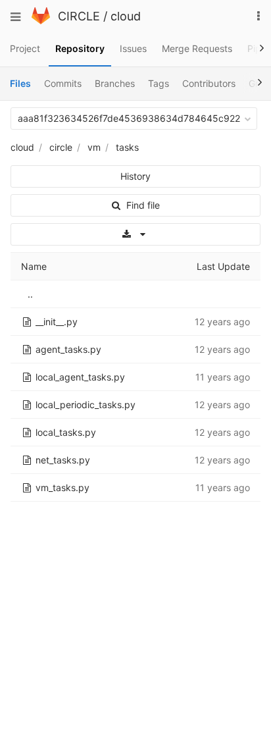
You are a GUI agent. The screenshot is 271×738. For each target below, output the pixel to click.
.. (30, 294)
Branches (115, 83)
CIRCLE (79, 16)
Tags (158, 83)
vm (94, 147)
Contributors (208, 83)
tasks (127, 147)
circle (60, 147)
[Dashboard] (41, 21)
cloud (126, 16)
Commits (63, 83)
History (135, 176)
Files (20, 83)
